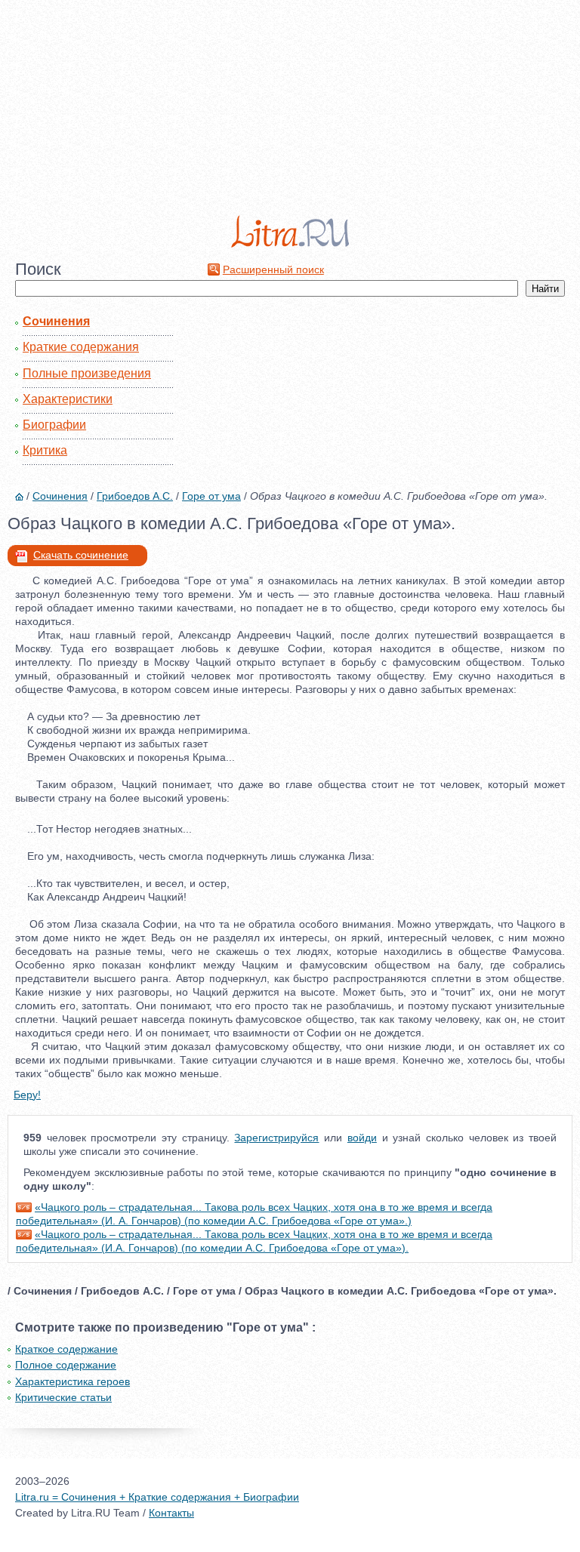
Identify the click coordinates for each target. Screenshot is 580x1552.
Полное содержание (65, 1365)
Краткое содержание (66, 1349)
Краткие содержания (81, 346)
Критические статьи (63, 1397)
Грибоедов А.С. (135, 496)
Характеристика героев (72, 1381)
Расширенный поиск (273, 269)
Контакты (171, 1513)
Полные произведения (87, 373)
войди (362, 1138)
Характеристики (68, 399)
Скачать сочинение (80, 555)
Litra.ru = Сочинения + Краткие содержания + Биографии (157, 1497)
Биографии (54, 424)
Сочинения (56, 321)
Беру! (27, 1095)
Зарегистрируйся (276, 1138)
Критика (45, 450)
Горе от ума (211, 496)
